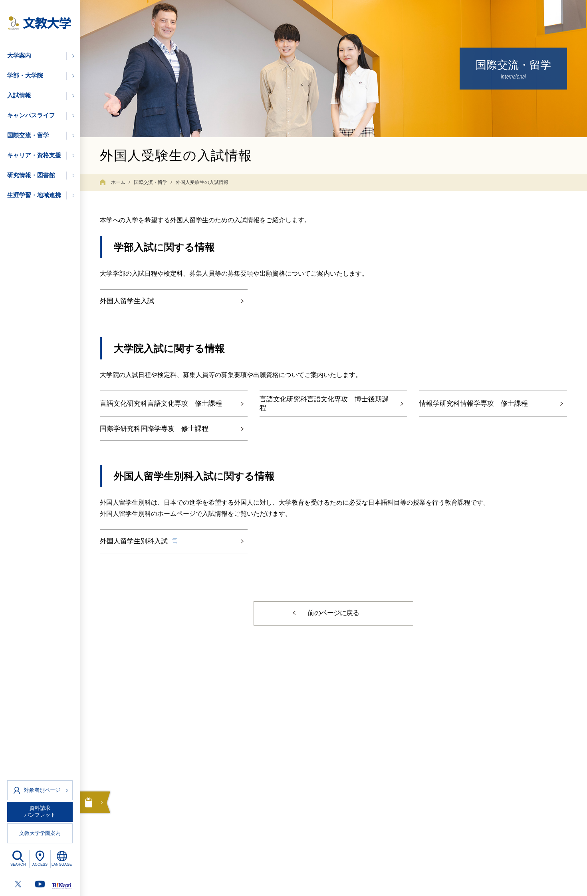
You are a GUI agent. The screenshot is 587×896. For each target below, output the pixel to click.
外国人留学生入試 (127, 301)
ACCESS (40, 864)
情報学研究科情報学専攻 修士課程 (473, 403)
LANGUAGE (62, 864)
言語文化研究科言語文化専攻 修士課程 (161, 403)
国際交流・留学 (150, 182)
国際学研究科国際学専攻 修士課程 (154, 428)
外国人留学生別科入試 (134, 541)
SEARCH (18, 864)
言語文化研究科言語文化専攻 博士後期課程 (324, 403)
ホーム (118, 182)
